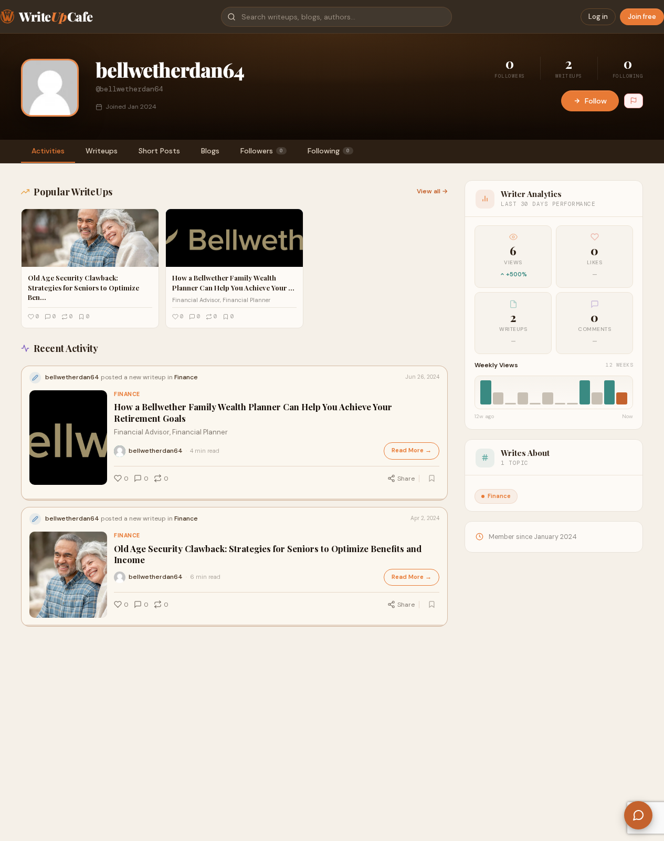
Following (329, 150)
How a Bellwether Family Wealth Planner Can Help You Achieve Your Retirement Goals (253, 412)
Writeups (102, 150)
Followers (261, 150)
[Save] (431, 478)
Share (406, 478)
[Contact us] (638, 815)
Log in (598, 16)
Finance (127, 394)
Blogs (210, 150)
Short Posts (159, 150)
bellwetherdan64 (156, 451)
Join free (642, 16)
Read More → (411, 450)
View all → (432, 191)
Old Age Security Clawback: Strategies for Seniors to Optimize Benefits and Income (267, 554)
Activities (48, 150)
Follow (596, 101)
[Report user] (633, 101)
